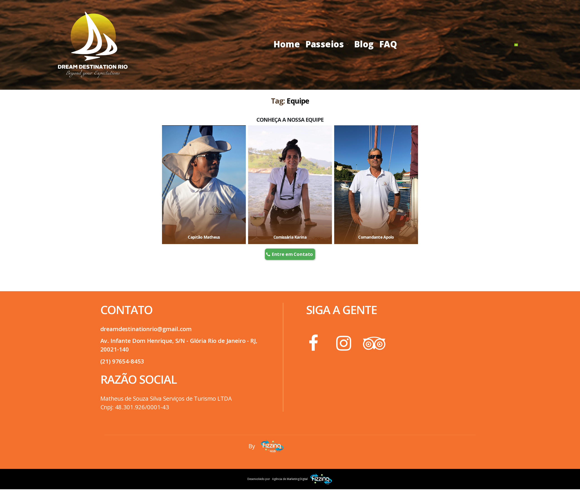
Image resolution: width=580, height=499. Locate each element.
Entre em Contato (292, 254)
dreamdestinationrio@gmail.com (146, 329)
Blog (364, 44)
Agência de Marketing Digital (290, 479)
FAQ (388, 44)
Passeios (324, 44)
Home (286, 44)
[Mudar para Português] (516, 44)
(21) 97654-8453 (122, 361)
